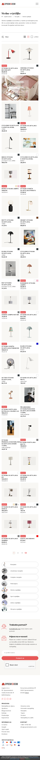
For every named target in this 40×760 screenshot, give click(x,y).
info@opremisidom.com (28, 727)
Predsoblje (5, 715)
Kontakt (23, 722)
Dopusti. (28, 759)
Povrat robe (6, 732)
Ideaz (27, 693)
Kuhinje (4, 713)
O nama (4, 725)
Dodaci (23, 715)
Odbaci (22, 759)
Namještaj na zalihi (27, 718)
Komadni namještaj (27, 708)
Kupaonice (5, 718)
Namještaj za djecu (8, 706)
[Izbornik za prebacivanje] (37, 4)
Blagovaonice (6, 711)
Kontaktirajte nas (14, 629)
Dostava (4, 734)
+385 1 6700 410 (25, 725)
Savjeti (4, 727)
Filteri (7, 37)
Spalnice (4, 708)
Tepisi (23, 713)
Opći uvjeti (5, 729)
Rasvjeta (23, 711)
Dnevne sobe (25, 706)
